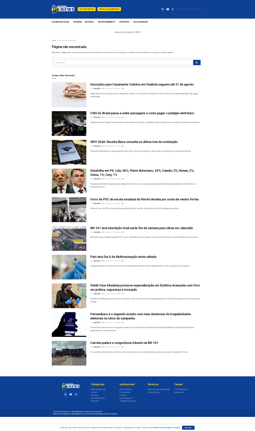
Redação (97, 88)
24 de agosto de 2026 (111, 88)
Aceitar (188, 428)
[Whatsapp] (76, 394)
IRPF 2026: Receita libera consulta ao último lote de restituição (134, 142)
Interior (77, 22)
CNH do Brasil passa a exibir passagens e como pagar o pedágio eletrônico (142, 113)
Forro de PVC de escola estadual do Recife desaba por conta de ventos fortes (144, 199)
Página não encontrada (66, 40)
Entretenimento (106, 22)
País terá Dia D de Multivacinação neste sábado (123, 257)
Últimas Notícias (60, 22)
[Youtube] (71, 394)
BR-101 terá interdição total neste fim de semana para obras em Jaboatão (141, 228)
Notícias (89, 22)
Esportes (124, 22)
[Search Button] (197, 62)
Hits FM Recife (86, 9)
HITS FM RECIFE (140, 22)
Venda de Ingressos (109, 9)
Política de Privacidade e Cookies (166, 427)
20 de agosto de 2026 (111, 322)
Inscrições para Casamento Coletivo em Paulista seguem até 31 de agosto (142, 84)
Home (54, 40)
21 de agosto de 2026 (111, 203)
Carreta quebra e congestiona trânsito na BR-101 (124, 343)
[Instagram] (65, 394)
